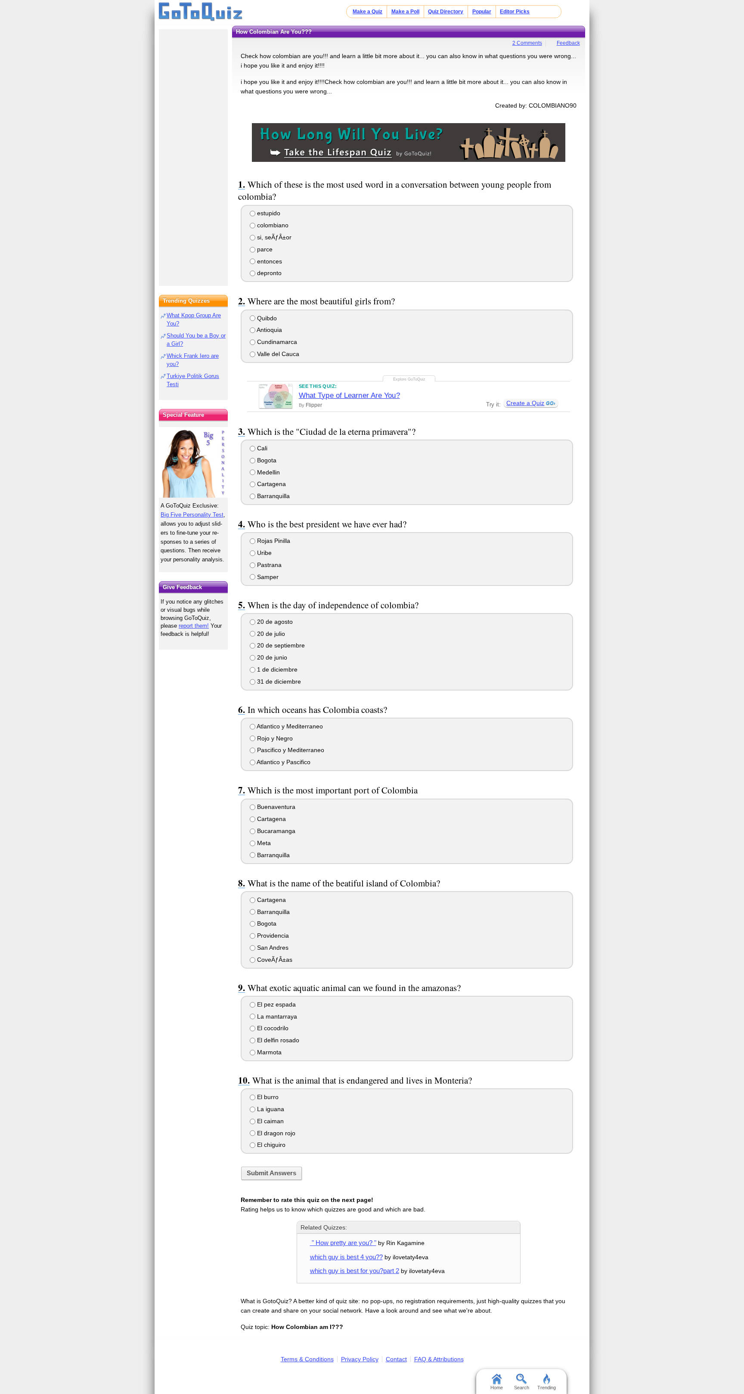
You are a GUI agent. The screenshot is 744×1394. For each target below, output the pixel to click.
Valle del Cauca (277, 353)
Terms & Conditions (307, 1359)
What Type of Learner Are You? (349, 395)
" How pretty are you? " (343, 1242)
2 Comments (527, 43)
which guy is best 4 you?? (346, 1257)
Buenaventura (275, 806)
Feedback (568, 43)
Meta (263, 842)
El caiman (269, 1121)
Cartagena (270, 483)
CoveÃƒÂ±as (273, 959)
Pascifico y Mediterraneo (289, 750)
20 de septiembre (280, 645)
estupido (267, 213)
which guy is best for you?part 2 (354, 1270)
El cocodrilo (271, 1028)
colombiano (271, 225)
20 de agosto (274, 621)
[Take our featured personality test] (193, 462)
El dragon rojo (275, 1133)
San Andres (271, 947)
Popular (481, 12)
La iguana (269, 1109)
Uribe (263, 552)
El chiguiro (270, 1144)
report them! (194, 626)
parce (264, 249)
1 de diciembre (276, 669)
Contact (396, 1359)
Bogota (265, 460)
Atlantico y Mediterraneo (289, 726)
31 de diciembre (278, 681)
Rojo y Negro (274, 738)
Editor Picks (515, 12)
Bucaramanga (275, 830)
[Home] (201, 12)
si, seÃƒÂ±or (273, 237)
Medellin (267, 472)
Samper (267, 576)
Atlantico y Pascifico (282, 762)
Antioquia (268, 329)
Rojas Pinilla (272, 540)
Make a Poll (405, 12)
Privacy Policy (359, 1359)
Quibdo (266, 318)
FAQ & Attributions (439, 1359)
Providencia (272, 935)
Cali (261, 448)
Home (496, 1387)
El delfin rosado (277, 1040)
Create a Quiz (525, 403)
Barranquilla (272, 496)
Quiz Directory (445, 12)
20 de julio (270, 633)
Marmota (268, 1052)
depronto (268, 273)
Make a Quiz (367, 12)
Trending (546, 1387)
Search (521, 1387)
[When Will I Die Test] (408, 142)
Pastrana (268, 564)
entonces (268, 261)
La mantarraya (276, 1016)
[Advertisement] (193, 155)
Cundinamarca (276, 341)
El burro (267, 1097)
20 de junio (271, 657)
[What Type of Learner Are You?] (275, 396)
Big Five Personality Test (192, 514)
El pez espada (275, 1004)
